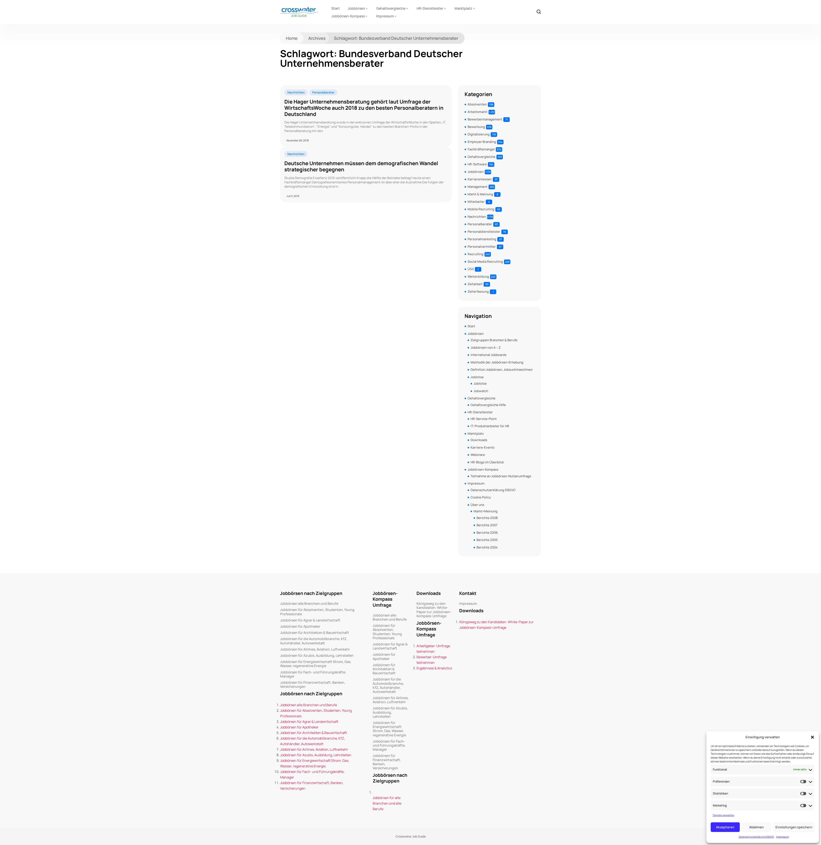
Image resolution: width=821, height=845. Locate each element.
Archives (317, 38)
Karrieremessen (480, 179)
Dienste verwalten (723, 815)
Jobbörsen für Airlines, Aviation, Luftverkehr (315, 649)
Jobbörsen (356, 8)
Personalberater (323, 92)
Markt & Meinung (480, 194)
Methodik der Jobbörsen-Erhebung (497, 362)
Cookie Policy (481, 497)
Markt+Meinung (486, 511)
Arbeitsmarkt (477, 112)
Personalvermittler (482, 246)
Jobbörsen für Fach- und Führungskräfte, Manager (313, 674)
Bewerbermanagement (485, 119)
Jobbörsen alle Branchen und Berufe (309, 604)
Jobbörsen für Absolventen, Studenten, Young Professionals (317, 612)
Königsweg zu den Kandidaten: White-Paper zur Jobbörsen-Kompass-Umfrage (433, 610)
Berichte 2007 (487, 525)
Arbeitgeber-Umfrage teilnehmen (433, 648)
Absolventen (477, 104)
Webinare (478, 454)
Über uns (477, 505)
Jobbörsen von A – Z (486, 347)
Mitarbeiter (476, 201)
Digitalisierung (479, 134)
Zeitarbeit (475, 284)
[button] (812, 737)
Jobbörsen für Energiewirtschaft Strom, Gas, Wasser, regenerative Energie (315, 664)
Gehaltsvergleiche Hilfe (488, 405)
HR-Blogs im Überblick (487, 462)
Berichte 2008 (487, 518)
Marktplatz (463, 8)
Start (335, 8)
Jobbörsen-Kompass (348, 16)
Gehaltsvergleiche (390, 8)
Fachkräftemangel (481, 149)
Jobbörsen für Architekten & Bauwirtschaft (314, 633)
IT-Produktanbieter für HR (490, 426)
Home (292, 38)
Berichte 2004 (487, 547)
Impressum (782, 837)
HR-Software (477, 164)
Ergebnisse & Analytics (434, 668)
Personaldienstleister (484, 231)
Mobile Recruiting (481, 209)
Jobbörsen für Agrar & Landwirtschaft (310, 620)
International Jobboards (488, 355)
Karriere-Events (483, 447)
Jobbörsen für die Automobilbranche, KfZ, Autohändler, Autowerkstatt (313, 641)
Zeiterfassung (478, 291)
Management (477, 186)
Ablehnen (756, 827)
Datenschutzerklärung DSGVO (756, 837)
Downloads (479, 440)
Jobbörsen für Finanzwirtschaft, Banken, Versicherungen (312, 684)
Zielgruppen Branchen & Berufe (494, 340)
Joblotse (477, 377)
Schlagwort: (396, 38)
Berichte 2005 (487, 540)
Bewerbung (476, 127)
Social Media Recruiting (485, 261)
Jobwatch (481, 391)
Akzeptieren (725, 827)
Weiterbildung (478, 276)
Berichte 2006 (487, 532)
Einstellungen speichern (793, 827)
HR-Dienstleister (430, 8)
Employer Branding (482, 141)
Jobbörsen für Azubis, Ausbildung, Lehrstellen (317, 656)
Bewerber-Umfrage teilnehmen (431, 660)
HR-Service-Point (484, 419)
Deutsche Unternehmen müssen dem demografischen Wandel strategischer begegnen (361, 166)
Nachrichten (295, 92)
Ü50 (471, 269)
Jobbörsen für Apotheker (300, 626)
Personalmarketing (482, 239)
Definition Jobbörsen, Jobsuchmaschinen (502, 369)
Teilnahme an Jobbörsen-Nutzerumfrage (501, 476)
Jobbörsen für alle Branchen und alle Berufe (387, 803)
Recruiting (475, 254)
